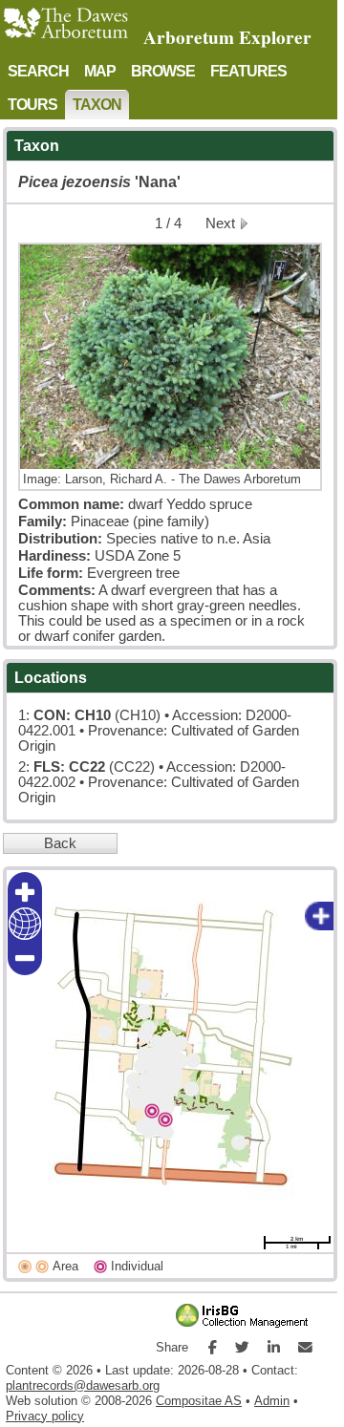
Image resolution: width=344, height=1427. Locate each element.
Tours (32, 104)
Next (220, 223)
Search (38, 70)
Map (100, 70)
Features (248, 70)
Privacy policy (45, 1416)
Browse (163, 70)
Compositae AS (199, 1401)
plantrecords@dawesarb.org (83, 1385)
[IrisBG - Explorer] (245, 1323)
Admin (272, 1401)
